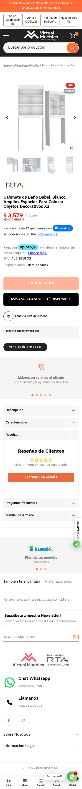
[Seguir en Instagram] (23, 720)
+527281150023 (30, 705)
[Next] (71, 117)
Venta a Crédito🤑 (31, 20)
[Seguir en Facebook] (8, 720)
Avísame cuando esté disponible (41, 299)
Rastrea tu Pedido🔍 (50, 20)
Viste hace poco (58, 582)
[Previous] (10, 117)
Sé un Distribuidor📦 (12, 20)
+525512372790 (30, 686)
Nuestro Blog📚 (69, 20)
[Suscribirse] (71, 637)
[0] (72, 35)
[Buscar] (72, 48)
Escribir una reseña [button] (41, 477)
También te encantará (21, 582)
